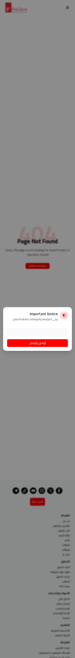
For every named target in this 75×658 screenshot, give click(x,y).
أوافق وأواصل (37, 343)
